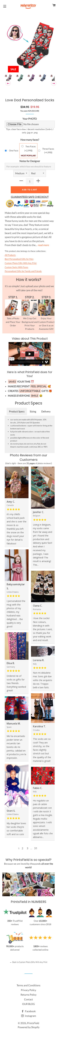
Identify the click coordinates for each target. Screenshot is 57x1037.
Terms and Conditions (28, 985)
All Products (10, 255)
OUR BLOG (28, 1003)
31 (35, 848)
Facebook (30, 1011)
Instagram (30, 1015)
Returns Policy (28, 994)
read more (43, 244)
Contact (28, 999)
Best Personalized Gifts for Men (19, 259)
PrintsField (33, 1023)
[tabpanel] (29, 46)
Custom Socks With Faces (16, 267)
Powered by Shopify (28, 1027)
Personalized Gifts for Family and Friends (23, 271)
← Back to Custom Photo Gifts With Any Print (28, 962)
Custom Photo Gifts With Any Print (21, 263)
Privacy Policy (28, 989)
